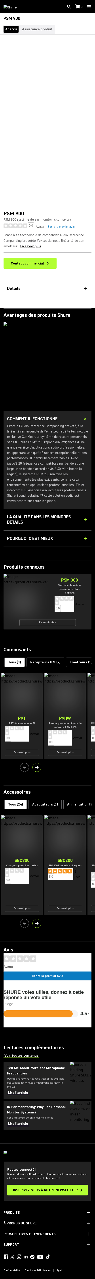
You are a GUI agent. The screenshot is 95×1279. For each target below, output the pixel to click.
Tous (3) (14, 662)
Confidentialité (12, 1270)
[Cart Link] (78, 7)
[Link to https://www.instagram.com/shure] (19, 1256)
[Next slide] (36, 767)
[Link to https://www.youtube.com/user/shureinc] (40, 1257)
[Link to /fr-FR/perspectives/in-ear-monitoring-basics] (47, 1115)
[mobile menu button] (88, 6)
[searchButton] (69, 6)
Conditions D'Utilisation (38, 1270)
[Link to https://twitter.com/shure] (12, 1256)
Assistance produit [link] (37, 29)
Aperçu (11, 29)
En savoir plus (30, 246)
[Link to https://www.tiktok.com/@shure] (48, 1256)
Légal (59, 1270)
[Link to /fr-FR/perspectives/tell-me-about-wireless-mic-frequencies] (47, 1080)
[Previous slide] (24, 767)
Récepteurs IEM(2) (45, 662)
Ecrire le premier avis (61, 226)
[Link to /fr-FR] (13, 6)
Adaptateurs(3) (45, 804)
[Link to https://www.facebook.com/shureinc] (6, 1256)
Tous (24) (15, 804)
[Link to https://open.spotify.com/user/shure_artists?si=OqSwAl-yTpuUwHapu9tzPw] (32, 1256)
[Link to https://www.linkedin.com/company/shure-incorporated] (25, 1256)
